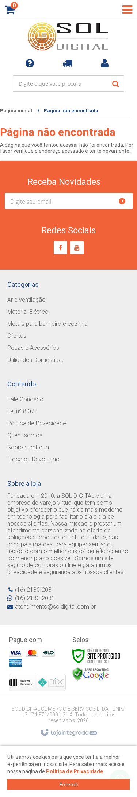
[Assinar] (125, 201)
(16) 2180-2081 (35, 589)
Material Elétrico (28, 311)
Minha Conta (106, 63)
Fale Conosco (25, 399)
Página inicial (16, 110)
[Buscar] (115, 83)
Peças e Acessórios (33, 347)
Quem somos (24, 435)
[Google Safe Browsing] (90, 674)
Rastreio (69, 63)
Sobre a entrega (28, 447)
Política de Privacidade (36, 423)
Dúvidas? (31, 63)
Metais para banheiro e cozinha (47, 323)
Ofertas (16, 335)
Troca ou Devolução (33, 459)
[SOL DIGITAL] (68, 36)
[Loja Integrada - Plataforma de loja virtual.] (68, 733)
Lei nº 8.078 (22, 411)
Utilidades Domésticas (36, 359)
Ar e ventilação (26, 299)
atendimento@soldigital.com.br (55, 606)
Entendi (68, 784)
